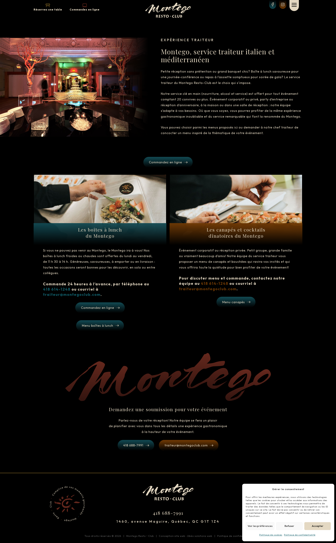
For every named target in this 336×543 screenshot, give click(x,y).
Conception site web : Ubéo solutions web (185, 536)
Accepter (317, 526)
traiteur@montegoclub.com (186, 445)
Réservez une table (48, 9)
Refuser (289, 526)
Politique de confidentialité (299, 535)
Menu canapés (233, 302)
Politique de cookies (270, 535)
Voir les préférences (260, 526)
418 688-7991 (133, 445)
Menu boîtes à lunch (97, 326)
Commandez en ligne (85, 9)
